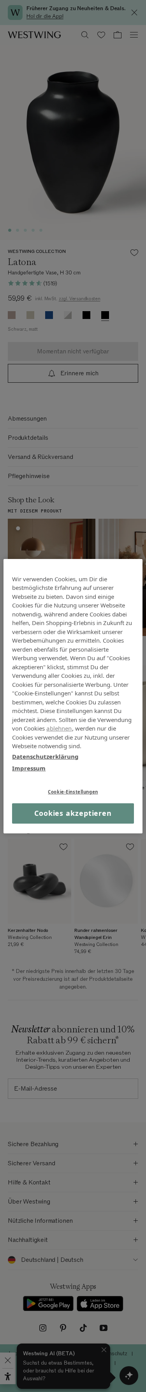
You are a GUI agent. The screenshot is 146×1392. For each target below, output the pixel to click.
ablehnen (59, 728)
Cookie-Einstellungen (73, 791)
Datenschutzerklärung (45, 756)
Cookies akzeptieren (73, 813)
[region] (73, 696)
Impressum (29, 768)
